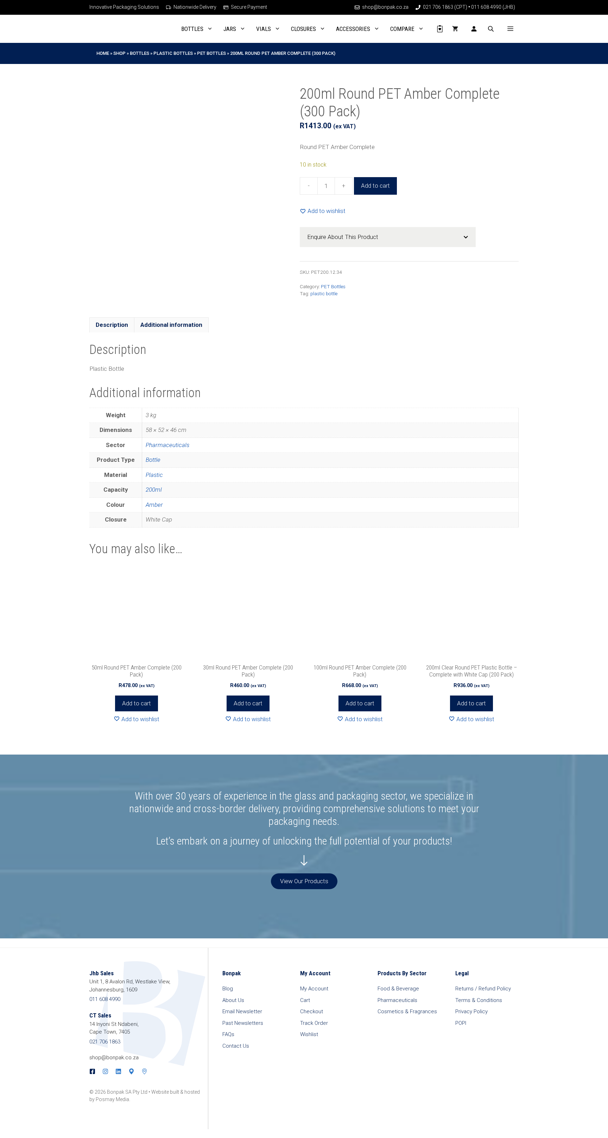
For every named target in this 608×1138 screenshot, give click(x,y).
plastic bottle (323, 293)
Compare (402, 28)
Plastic (154, 474)
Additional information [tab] (171, 324)
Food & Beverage (398, 988)
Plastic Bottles (173, 53)
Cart (305, 1000)
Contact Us (235, 1046)
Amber (154, 504)
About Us (233, 1000)
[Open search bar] (491, 29)
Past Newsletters (242, 1023)
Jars (229, 28)
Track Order (314, 1023)
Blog (227, 988)
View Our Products (304, 881)
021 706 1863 (104, 1042)
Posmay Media (112, 1099)
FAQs (228, 1034)
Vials (263, 28)
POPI (460, 1023)
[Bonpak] (113, 29)
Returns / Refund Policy (483, 988)
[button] (510, 29)
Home (102, 53)
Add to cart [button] (136, 703)
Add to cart (375, 185)
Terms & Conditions (478, 1000)
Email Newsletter (242, 1011)
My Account (314, 988)
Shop (119, 53)
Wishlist (309, 1034)
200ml (154, 489)
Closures (303, 28)
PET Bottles (211, 53)
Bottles (192, 28)
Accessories (353, 28)
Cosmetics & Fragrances (407, 1011)
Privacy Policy (471, 1011)
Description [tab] (112, 324)
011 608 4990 (104, 999)
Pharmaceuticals (167, 444)
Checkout (311, 1011)
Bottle (153, 459)
